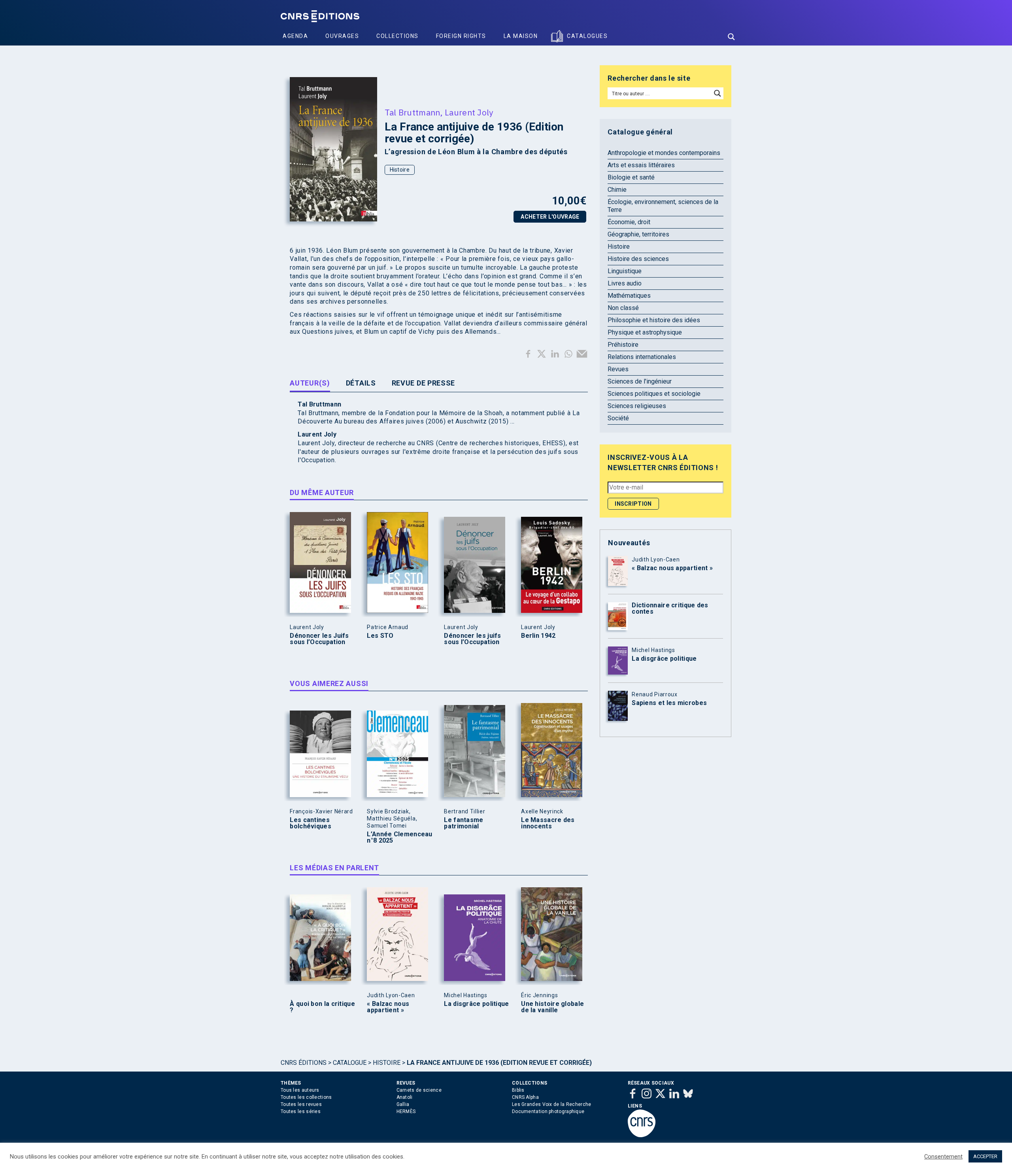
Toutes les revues (301, 1104)
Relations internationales (642, 357)
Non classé (623, 308)
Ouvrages (342, 36)
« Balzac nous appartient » (388, 1007)
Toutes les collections (306, 1097)
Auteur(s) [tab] (310, 383)
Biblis (518, 1090)
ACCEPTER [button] (985, 1156)
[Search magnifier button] (731, 37)
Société (618, 418)
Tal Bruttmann (412, 112)
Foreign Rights (461, 36)
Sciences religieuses (637, 406)
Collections (397, 36)
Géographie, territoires (638, 234)
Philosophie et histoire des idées (654, 320)
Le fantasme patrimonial (463, 823)
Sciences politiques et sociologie (654, 393)
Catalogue (349, 1062)
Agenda (295, 36)
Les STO (380, 636)
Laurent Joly (469, 112)
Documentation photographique (548, 1111)
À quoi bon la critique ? (322, 1007)
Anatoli (404, 1097)
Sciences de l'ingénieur (640, 381)
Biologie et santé (631, 177)
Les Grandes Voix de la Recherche (551, 1104)
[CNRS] (641, 1135)
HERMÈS (406, 1111)
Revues (618, 369)
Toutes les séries (301, 1111)
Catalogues (587, 36)
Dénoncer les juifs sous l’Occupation (472, 639)
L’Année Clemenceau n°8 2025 (399, 837)
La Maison (521, 36)
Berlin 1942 (538, 636)
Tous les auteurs (300, 1090)
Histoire (400, 169)
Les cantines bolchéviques (310, 823)
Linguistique (625, 271)
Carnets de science (419, 1090)
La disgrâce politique (476, 1004)
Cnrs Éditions (304, 1062)
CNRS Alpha (525, 1097)
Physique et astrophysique (645, 332)
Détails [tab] (361, 383)
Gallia (403, 1104)
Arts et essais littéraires (641, 165)
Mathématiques (629, 295)
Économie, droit (629, 222)
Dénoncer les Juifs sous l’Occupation (319, 639)
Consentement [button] (943, 1156)
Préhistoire (623, 344)
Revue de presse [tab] (423, 383)
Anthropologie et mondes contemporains (664, 153)
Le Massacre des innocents (548, 823)
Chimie (617, 189)
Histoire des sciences (638, 259)
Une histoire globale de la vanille (552, 1007)
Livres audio (625, 283)
